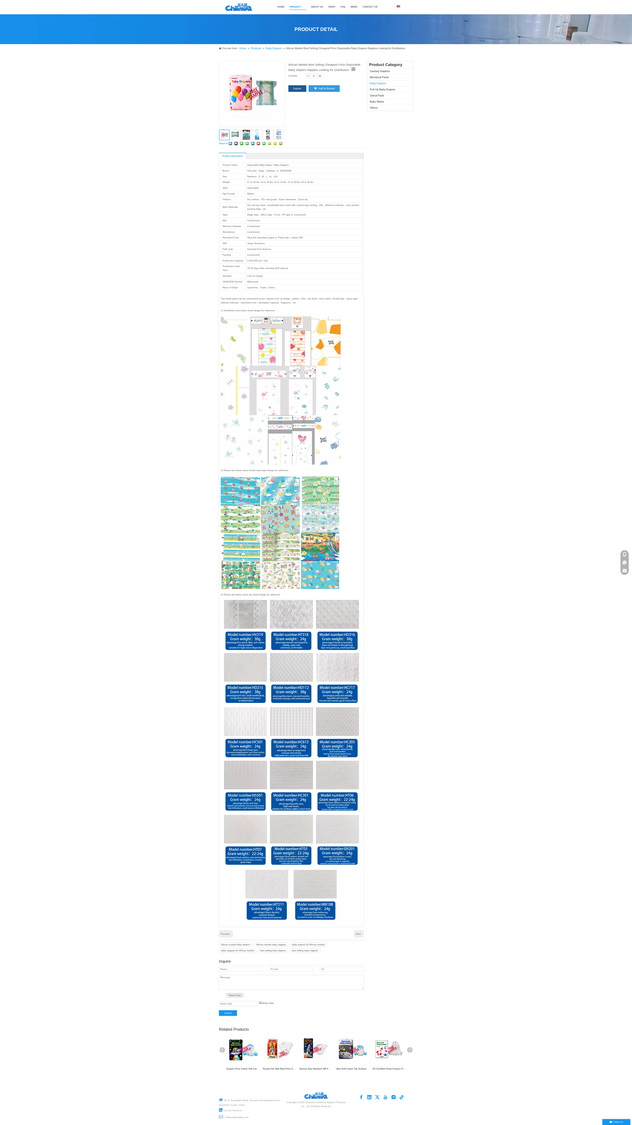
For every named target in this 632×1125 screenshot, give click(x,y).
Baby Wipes (377, 101)
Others (374, 107)
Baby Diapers (378, 83)
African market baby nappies (271, 944)
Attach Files (235, 995)
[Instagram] (393, 1097)
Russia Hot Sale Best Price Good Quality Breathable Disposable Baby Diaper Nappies (279, 1068)
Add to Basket (326, 88)
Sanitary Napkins (380, 71)
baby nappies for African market (237, 950)
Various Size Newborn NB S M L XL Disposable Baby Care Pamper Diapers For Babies (316, 1068)
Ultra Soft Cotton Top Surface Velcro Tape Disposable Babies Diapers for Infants (352, 1068)
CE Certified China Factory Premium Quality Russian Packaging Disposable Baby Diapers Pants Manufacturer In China (389, 1068)
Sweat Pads (377, 95)
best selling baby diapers (273, 950)
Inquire (297, 88)
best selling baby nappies (305, 950)
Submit (228, 1013)
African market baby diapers (235, 944)
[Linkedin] (369, 1097)
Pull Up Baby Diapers (382, 89)
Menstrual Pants (379, 77)
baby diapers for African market (308, 944)
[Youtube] (385, 1097)
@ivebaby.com (241, 1117)
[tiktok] (401, 1097)
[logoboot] (316, 1090)
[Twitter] (377, 1097)
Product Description (232, 156)
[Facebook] (361, 1097)
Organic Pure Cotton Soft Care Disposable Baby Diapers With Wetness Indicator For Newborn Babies (243, 1068)
